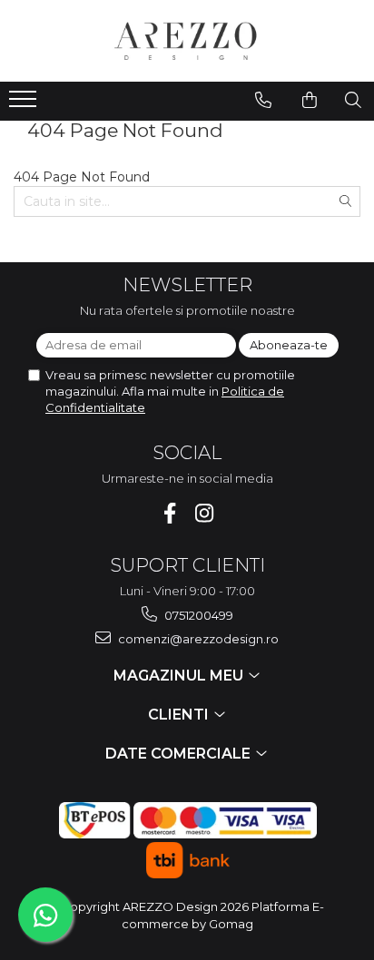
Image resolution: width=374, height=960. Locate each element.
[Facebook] (170, 513)
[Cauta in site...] (353, 100)
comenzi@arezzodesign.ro (197, 639)
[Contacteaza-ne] (263, 100)
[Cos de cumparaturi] (310, 100)
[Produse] (25, 104)
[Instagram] (205, 513)
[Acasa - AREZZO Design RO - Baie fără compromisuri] (187, 41)
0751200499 (197, 615)
